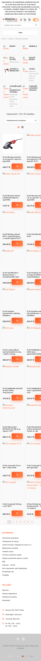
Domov (4, 39)
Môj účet (5, 590)
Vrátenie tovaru (8, 551)
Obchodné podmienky (10, 538)
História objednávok (9, 594)
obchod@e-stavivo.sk (13, 614)
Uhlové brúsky (32, 58)
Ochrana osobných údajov (12, 555)
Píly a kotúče (13, 58)
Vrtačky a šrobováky (14, 70)
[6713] (17, 475)
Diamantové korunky (13, 96)
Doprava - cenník (8, 565)
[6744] (17, 320)
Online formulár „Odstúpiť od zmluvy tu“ (16, 545)
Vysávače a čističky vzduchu (33, 88)
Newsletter (6, 600)
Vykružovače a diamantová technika (15, 89)
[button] (20, 25)
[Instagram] (23, 639)
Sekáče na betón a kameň (34, 72)
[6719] (17, 243)
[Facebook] (18, 639)
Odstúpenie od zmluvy (10, 541)
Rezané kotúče (14, 62)
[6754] (17, 397)
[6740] (17, 513)
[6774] (17, 282)
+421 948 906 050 (12, 619)
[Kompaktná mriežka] (22, 127)
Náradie (11, 39)
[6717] (17, 205)
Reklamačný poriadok (10, 548)
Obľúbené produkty (9, 597)
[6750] (17, 436)
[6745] (17, 359)
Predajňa (5, 575)
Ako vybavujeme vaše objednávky (14, 568)
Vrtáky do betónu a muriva (32, 78)
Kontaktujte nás (8, 572)
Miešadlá (33, 46)
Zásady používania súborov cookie (15, 558)
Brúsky (13, 46)
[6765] (17, 166)
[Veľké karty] (18, 127)
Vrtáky (32, 69)
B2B (3, 562)
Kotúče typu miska (14, 105)
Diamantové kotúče (13, 100)
